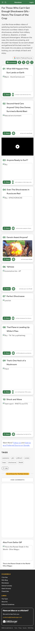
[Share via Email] (31, 62)
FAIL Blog (5, 580)
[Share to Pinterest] (27, 62)
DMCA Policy (30, 628)
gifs (13, 458)
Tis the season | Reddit (27, 259)
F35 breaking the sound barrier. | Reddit (26, 353)
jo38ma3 (19, 458)
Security (25, 628)
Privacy (20, 628)
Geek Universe (6, 588)
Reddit (21, 462)
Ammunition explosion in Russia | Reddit (26, 228)
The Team (5, 599)
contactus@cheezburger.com (12, 617)
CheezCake (5, 591)
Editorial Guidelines (8, 604)
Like (6, 468)
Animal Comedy (7, 586)
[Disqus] (17, 511)
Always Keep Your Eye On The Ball (25, 434)
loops (4, 462)
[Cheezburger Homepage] (17, 622)
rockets (26, 458)
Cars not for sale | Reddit (26, 133)
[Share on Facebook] (19, 62)
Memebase (18, 2)
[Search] (5, 2)
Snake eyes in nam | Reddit (26, 288)
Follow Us (17, 443)
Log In (31, 2)
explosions (5, 458)
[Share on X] (23, 62)
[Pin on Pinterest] (13, 94)
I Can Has (5, 577)
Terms (15, 628)
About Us (4, 602)
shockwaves (12, 462)
